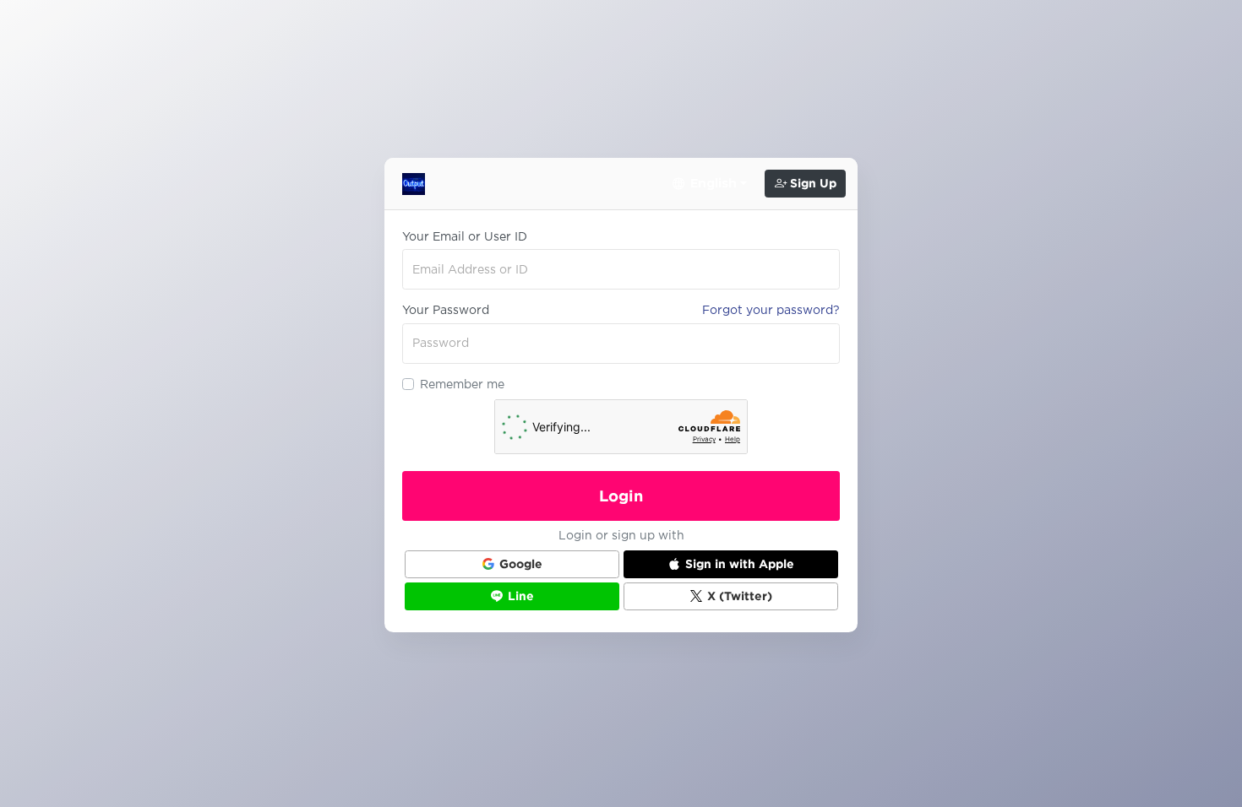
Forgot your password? (771, 310)
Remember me (462, 384)
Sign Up (811, 183)
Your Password (445, 310)
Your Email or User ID (464, 236)
